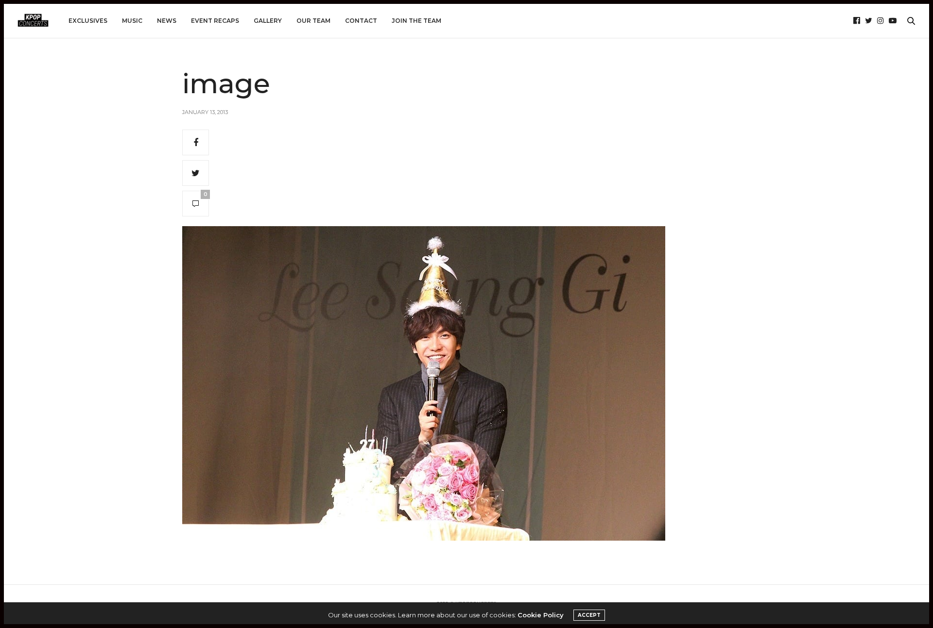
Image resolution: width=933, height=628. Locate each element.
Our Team (313, 20)
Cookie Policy (541, 615)
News (166, 20)
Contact (361, 20)
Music (132, 20)
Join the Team (416, 20)
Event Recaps (215, 20)
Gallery (268, 20)
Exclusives (88, 20)
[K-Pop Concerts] (33, 21)
